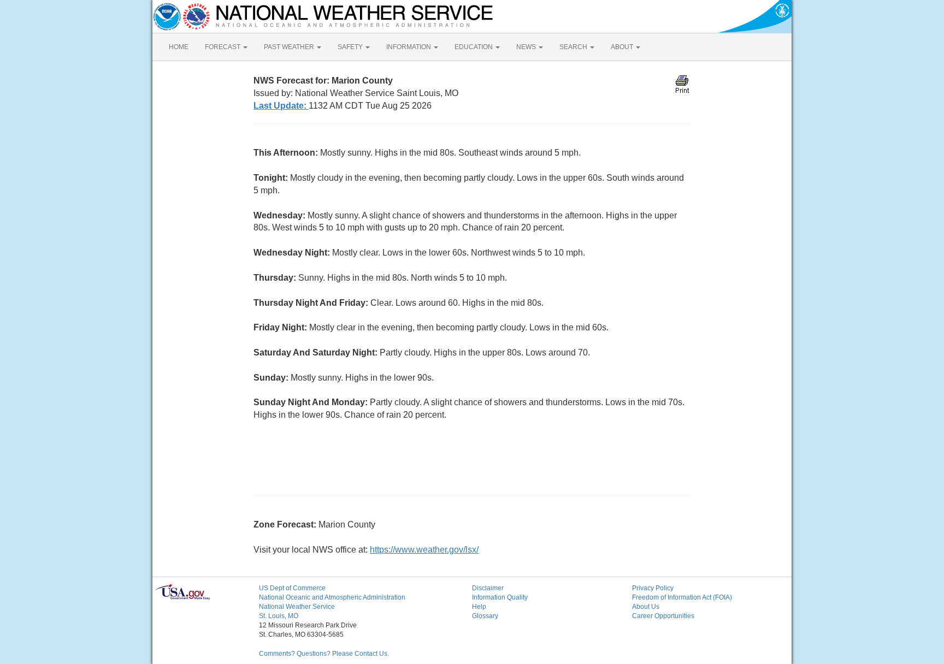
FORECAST (223, 47)
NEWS (527, 47)
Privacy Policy (653, 588)
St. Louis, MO (278, 616)
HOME (178, 47)
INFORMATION (409, 47)
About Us (645, 606)
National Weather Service (297, 606)
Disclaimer (488, 588)
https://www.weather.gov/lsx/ (424, 549)
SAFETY (351, 47)
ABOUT (623, 47)
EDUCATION (474, 47)
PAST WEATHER (290, 47)
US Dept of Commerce (292, 588)
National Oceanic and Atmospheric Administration (332, 597)
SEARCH (574, 47)
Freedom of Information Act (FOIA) (682, 597)
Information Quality (500, 597)
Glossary (485, 616)
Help (479, 606)
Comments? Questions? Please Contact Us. (324, 653)
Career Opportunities (663, 616)
